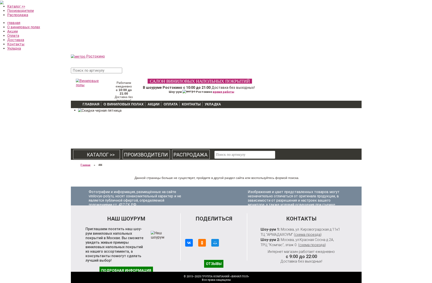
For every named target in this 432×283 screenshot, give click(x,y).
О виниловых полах (23, 27)
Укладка (14, 48)
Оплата (13, 35)
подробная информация (126, 270)
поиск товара (130, 73)
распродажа (190, 155)
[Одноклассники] (202, 243)
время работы (223, 91)
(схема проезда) (308, 234)
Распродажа (17, 15)
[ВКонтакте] (189, 243)
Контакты (16, 44)
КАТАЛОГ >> (97, 155)
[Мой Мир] (215, 243)
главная (13, 23)
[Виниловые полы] (88, 82)
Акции (12, 31)
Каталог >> (16, 6)
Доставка (15, 40)
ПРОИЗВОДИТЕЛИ (146, 155)
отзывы (214, 264)
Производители (20, 11)
